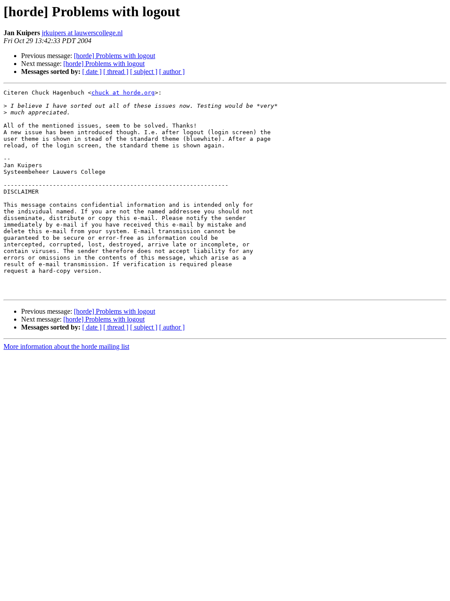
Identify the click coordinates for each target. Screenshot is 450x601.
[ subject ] (143, 71)
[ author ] (172, 71)
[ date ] (92, 71)
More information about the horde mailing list (66, 346)
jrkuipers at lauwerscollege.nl (82, 33)
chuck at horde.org (123, 92)
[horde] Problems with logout (114, 55)
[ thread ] (115, 71)
